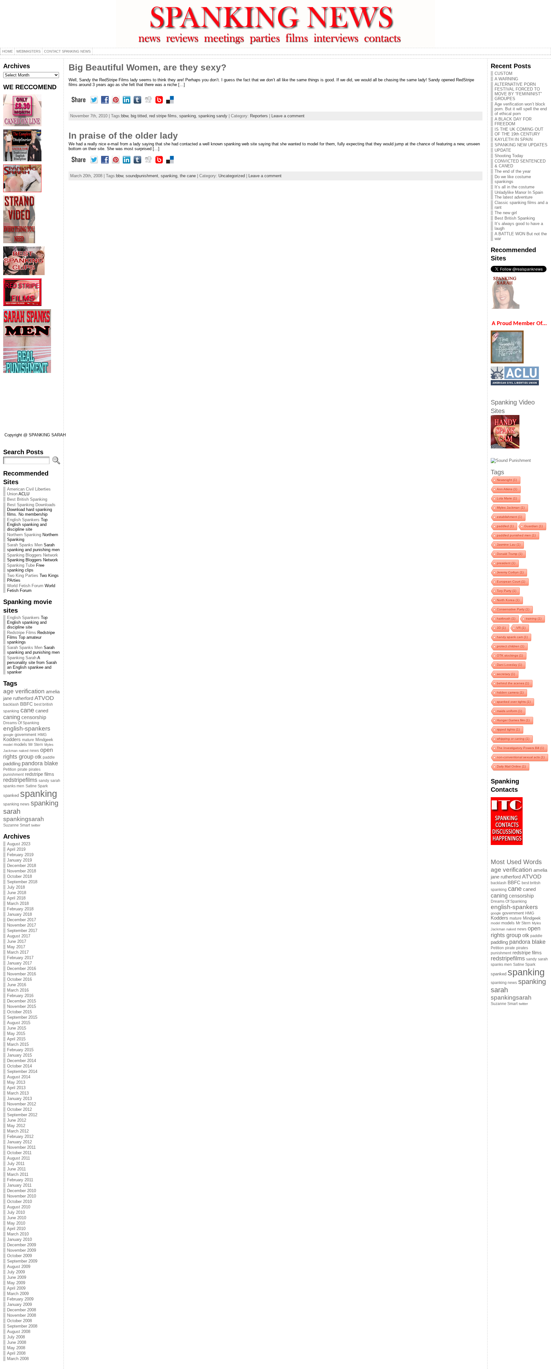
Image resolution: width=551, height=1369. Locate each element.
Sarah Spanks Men (24, 545)
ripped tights (508, 729)
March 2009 (18, 1293)
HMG (42, 734)
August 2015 (18, 1022)
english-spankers (26, 728)
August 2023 (18, 843)
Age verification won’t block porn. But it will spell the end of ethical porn (521, 109)
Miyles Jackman (511, 507)
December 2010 (21, 1190)
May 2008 (16, 1347)
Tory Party (506, 591)
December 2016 (21, 968)
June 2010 (16, 1217)
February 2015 (20, 1049)
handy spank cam (512, 637)
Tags (497, 472)
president (506, 563)
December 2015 (21, 1001)
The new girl (506, 212)
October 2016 (19, 979)
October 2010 (19, 1201)
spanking (38, 793)
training (533, 618)
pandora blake (40, 763)
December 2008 (21, 1309)
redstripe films (39, 774)
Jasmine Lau (508, 544)
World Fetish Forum (25, 585)
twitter (35, 825)
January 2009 (19, 1304)
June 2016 (16, 984)
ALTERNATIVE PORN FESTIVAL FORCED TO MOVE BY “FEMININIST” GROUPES (518, 91)
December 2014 (21, 1060)
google (8, 735)
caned (41, 710)
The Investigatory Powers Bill (520, 748)
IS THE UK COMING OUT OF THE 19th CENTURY (519, 131)
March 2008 (18, 1358)
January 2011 (19, 1185)
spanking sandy (212, 115)
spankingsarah (23, 819)
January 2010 (19, 1239)
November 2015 (21, 1006)
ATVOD (44, 698)
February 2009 (20, 1299)
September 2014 (22, 1071)
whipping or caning (513, 738)
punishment (13, 774)
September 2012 (22, 1114)
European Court (511, 581)
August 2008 (18, 1331)
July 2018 (16, 887)
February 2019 (20, 854)
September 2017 (22, 930)
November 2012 (21, 1104)
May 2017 (16, 946)
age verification (24, 691)
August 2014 (18, 1076)
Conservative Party (513, 609)
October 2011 (19, 1152)
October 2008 (19, 1320)
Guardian (533, 526)
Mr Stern (35, 744)
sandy (44, 780)
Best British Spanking (27, 499)
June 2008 (16, 1342)
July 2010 (16, 1212)
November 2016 (21, 974)
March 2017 (18, 952)
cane (27, 710)
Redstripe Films (21, 632)
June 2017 (16, 941)
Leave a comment (288, 115)
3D (501, 628)
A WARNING (506, 78)
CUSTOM (503, 73)
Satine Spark (37, 786)
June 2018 (16, 892)
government (25, 734)
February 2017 (20, 957)
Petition (9, 769)
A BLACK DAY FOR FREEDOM (513, 121)
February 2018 (20, 909)
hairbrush (506, 618)
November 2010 (21, 1196)
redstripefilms (20, 780)
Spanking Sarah (21, 657)
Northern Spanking (24, 534)
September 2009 (22, 1261)
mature (28, 740)
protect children (510, 646)
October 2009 (19, 1255)
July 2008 (16, 1337)
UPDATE (503, 150)
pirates (34, 769)
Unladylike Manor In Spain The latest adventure (519, 195)
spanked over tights (514, 701)
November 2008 (21, 1315)
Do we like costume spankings (513, 179)
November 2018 (21, 871)
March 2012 (18, 1131)
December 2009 (21, 1244)
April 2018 (16, 898)
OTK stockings (510, 655)
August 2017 (18, 936)
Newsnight (507, 480)
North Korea (508, 600)
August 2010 (18, 1207)
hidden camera (510, 692)
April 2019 (16, 849)
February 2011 (20, 1179)
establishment (509, 517)
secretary (506, 674)
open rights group (28, 753)
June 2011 (16, 1169)
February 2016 (20, 995)
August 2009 (18, 1266)
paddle (49, 757)
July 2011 (16, 1163)
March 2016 (18, 990)
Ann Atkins (507, 489)
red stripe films (163, 115)
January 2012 (19, 1142)
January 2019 (19, 860)
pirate (22, 769)
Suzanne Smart (16, 825)
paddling (11, 763)
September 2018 (22, 881)
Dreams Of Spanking (21, 723)
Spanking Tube (21, 565)
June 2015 (16, 1028)
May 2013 (16, 1082)
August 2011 (18, 1158)
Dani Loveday (509, 664)
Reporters (259, 115)
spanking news (16, 804)
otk (38, 757)
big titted (139, 115)
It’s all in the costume (514, 187)
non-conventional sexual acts (521, 757)
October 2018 (19, 876)
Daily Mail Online (511, 766)
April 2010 (16, 1228)
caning (11, 717)
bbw (124, 115)
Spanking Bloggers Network (32, 555)
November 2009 (21, 1250)
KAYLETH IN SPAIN (514, 139)
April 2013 (16, 1087)
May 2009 (16, 1282)
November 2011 (21, 1147)
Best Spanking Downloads (31, 504)
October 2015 (19, 1011)
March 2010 (18, 1234)
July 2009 (16, 1272)
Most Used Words (516, 861)
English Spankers (23, 519)
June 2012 (16, 1120)
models (20, 744)
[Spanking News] (275, 24)
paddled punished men (516, 535)
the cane (188, 175)
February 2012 (20, 1136)
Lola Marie (507, 498)
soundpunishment (142, 175)
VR (520, 628)
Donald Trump (509, 554)
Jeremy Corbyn (510, 572)
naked (23, 751)
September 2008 (22, 1326)
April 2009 (16, 1288)
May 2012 (16, 1125)
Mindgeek (44, 739)
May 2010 (16, 1223)
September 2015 (22, 1017)
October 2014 (19, 1066)
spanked (11, 795)
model (7, 744)
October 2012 (19, 1109)
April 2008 (16, 1353)
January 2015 (19, 1055)
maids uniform (509, 711)
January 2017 (19, 963)
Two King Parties (22, 575)
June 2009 (16, 1277)
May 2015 (16, 1033)
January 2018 (19, 914)
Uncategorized (231, 175)
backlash (11, 704)
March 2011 (17, 1174)
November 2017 (21, 925)
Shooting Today (509, 155)
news (34, 750)
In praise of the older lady (123, 136)
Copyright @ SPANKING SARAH (35, 435)
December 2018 (21, 865)
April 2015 (16, 1039)
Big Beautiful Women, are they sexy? (147, 67)
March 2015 (18, 1044)
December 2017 (21, 919)
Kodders (12, 739)
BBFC (26, 704)
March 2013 (18, 1093)
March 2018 (18, 903)
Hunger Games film (513, 720)
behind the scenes (513, 683)
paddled (505, 526)
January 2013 (19, 1098)
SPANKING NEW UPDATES (521, 144)
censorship (33, 717)
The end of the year (513, 171)
